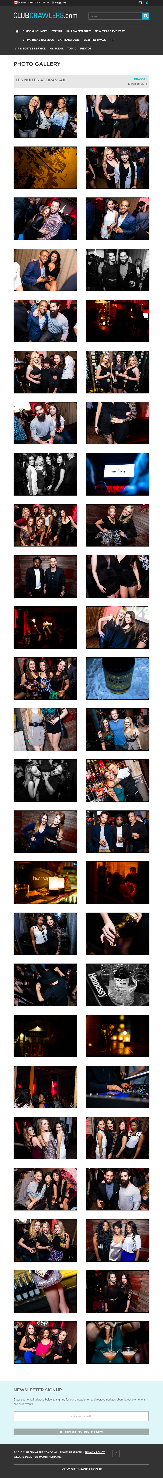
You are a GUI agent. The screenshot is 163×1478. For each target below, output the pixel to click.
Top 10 (71, 48)
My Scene (56, 48)
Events (56, 31)
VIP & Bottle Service (30, 48)
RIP (112, 40)
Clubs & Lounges (35, 31)
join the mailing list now (83, 1432)
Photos (85, 48)
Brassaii (140, 79)
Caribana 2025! (69, 40)
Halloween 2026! (78, 31)
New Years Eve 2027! (110, 31)
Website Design (24, 1456)
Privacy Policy (95, 1452)
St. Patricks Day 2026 (38, 40)
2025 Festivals (95, 40)
